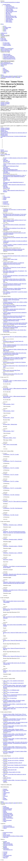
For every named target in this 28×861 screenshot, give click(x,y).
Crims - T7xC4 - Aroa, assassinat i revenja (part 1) (13, 683)
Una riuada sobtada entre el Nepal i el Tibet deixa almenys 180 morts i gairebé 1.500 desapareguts (15, 299)
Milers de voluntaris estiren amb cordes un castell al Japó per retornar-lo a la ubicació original (14, 327)
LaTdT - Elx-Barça (7, 777)
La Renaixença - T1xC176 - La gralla (11, 454)
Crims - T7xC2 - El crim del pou (10, 698)
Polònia (4, 798)
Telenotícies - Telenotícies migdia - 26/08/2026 (12, 539)
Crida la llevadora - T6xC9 (8, 404)
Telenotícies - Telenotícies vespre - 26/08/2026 (12, 524)
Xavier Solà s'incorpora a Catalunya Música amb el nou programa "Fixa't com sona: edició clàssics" (14, 289)
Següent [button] (2, 149)
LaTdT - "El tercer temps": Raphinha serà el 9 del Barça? (15, 765)
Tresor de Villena (9, 9)
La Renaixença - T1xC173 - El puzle (10, 474)
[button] (14, 132)
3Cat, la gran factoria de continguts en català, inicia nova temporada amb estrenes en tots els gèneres (14, 284)
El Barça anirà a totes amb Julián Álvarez (11, 370)
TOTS (5, 154)
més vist (5, 202)
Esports (4, 199)
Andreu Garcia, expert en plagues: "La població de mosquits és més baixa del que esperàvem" (13, 263)
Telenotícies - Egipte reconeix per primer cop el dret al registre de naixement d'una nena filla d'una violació (14, 582)
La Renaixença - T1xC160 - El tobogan (11, 494)
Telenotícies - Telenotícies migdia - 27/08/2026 (12, 546)
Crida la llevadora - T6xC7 (8, 431)
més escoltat (6, 204)
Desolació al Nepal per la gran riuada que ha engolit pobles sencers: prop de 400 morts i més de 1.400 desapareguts (15, 323)
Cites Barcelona (6, 792)
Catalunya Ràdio (6, 197)
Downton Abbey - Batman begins (10, 424)
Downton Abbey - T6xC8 (8, 417)
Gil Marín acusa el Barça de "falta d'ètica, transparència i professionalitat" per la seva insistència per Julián (14, 358)
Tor (4, 797)
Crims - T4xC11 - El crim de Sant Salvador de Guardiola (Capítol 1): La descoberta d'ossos (15, 695)
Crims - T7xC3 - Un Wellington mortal (11, 690)
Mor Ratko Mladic (9, 10)
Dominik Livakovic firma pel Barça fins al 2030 (13, 373)
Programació (7, 63)
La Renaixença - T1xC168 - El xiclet (10, 514)
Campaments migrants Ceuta (12, 7)
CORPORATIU (4, 33)
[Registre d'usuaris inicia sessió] (7, 35)
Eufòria (4, 793)
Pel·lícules (5, 799)
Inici (4, 68)
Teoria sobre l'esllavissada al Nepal (10, 169)
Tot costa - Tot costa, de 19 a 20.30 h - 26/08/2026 (13, 758)
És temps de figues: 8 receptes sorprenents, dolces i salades (15, 237)
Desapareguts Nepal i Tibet (11, 17)
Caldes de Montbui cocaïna (11, 11)
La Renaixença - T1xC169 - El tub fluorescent (12, 508)
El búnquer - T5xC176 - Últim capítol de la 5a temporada (15, 501)
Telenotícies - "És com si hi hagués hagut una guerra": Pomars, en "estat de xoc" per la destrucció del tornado (14, 532)
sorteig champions (9, 19)
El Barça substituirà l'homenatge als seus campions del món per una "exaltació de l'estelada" (15, 345)
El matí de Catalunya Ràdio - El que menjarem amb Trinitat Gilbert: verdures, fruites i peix (15, 708)
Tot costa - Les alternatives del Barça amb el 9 (12, 762)
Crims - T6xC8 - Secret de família (10, 444)
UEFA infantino (9, 21)
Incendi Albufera (6, 4)
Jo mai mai (5, 796)
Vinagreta (5, 789)
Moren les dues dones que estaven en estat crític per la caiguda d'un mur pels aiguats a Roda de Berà (14, 316)
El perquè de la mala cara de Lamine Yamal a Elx (13, 341)
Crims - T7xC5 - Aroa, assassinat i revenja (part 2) (13, 680)
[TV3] (5, 62)
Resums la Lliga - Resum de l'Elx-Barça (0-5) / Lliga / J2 (15, 656)
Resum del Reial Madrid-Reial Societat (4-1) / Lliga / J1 (14, 175)
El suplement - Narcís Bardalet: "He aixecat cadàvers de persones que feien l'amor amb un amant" (14, 719)
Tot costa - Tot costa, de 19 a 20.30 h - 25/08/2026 (13, 760)
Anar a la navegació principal (7, 2)
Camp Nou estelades (10, 6)
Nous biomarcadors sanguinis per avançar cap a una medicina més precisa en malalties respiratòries (13, 250)
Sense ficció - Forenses (8, 559)
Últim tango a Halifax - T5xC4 (9, 437)
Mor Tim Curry (9, 12)
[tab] (15, 196)
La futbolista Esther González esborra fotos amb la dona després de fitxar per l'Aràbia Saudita (14, 353)
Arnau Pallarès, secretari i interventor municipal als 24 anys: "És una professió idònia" (14, 309)
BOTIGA (9, 77)
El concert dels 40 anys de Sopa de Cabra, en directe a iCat (15, 255)
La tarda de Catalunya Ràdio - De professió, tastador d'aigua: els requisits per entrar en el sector (14, 701)
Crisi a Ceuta (8, 14)
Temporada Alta (9, 18)
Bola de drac (5, 790)
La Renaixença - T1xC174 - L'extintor (11, 467)
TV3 (4, 196)
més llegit (5, 201)
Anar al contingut (16, 2)
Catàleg (11, 63)
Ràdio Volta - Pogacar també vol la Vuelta (11, 772)
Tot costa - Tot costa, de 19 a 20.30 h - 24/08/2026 (13, 767)
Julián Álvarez (9, 20)
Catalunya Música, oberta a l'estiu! (10, 259)
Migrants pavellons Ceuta (11, 16)
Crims (4, 791)
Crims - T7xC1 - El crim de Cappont (10, 692)
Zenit (4, 794)
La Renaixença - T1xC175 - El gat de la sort (12, 461)
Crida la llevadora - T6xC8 (8, 410)
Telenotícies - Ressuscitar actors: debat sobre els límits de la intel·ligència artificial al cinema (15, 575)
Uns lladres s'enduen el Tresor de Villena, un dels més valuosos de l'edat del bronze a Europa (14, 320)
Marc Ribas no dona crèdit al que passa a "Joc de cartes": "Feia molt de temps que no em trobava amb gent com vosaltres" (15, 215)
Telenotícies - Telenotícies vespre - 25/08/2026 (12, 552)
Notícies (5, 198)
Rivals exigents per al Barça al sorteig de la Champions (14, 362)
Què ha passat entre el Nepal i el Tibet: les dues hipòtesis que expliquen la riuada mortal (14, 306)
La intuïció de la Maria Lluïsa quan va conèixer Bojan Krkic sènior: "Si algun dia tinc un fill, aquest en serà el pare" (14, 280)
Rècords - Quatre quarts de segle (9, 769)
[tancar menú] (2, 65)
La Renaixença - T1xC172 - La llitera (11, 481)
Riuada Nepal (8, 5)
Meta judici (8, 13)
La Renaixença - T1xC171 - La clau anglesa (12, 488)
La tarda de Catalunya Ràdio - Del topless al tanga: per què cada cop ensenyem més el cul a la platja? (15, 723)
